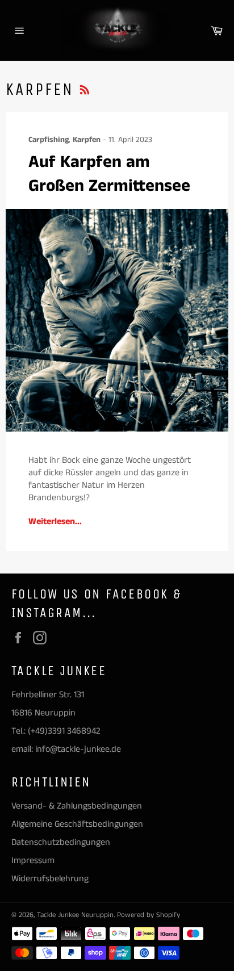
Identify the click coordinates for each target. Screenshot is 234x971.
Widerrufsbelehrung (50, 878)
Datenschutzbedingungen (60, 842)
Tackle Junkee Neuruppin (75, 915)
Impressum (33, 860)
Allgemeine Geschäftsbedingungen (77, 824)
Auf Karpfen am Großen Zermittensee (109, 174)
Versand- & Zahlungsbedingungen (76, 806)
